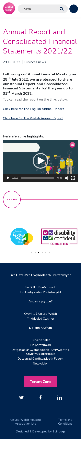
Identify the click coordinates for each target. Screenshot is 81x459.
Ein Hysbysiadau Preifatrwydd (40, 292)
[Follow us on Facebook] (40, 397)
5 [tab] (45, 252)
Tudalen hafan (40, 340)
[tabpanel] (59, 236)
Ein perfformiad (40, 345)
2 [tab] (35, 252)
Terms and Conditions (65, 422)
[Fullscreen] (73, 178)
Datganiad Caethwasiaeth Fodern (40, 359)
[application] (40, 161)
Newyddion (40, 363)
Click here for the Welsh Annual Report (33, 118)
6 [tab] (49, 252)
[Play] (8, 178)
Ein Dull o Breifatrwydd (40, 287)
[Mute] (67, 178)
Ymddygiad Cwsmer (40, 319)
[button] (40, 161)
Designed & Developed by (40, 431)
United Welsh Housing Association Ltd (25, 422)
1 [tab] (31, 252)
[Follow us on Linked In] (59, 397)
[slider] (37, 178)
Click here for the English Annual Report (33, 109)
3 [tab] (38, 252)
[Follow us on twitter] (21, 397)
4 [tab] (42, 252)
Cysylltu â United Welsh (40, 314)
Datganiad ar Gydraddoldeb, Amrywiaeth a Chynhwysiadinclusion (40, 352)
